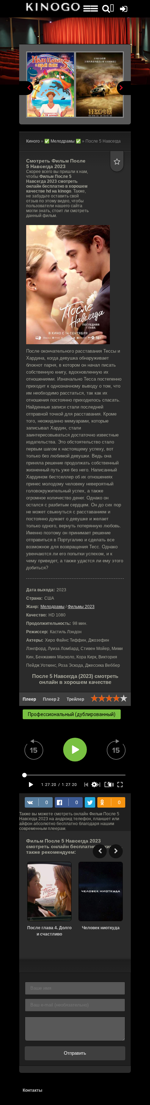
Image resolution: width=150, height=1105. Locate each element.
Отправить (75, 1053)
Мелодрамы (52, 606)
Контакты (32, 1090)
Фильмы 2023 (81, 606)
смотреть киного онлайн (52, 8)
